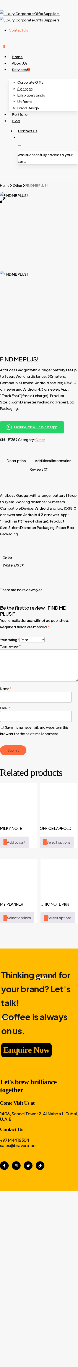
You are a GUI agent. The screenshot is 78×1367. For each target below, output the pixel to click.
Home (5, 185)
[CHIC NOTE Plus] (59, 877)
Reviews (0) (39, 469)
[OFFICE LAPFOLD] (58, 801)
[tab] (16, 460)
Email (5, 708)
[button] (14, 842)
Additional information (53, 460)
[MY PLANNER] (18, 877)
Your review (10, 646)
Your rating (10, 639)
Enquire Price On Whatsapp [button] (35, 427)
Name (5, 688)
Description (16, 460)
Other (17, 185)
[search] (1, 46)
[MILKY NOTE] (18, 801)
